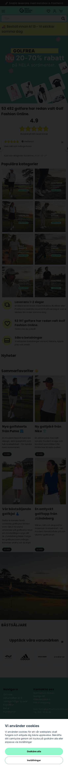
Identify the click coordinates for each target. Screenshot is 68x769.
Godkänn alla (34, 751)
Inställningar (34, 760)
